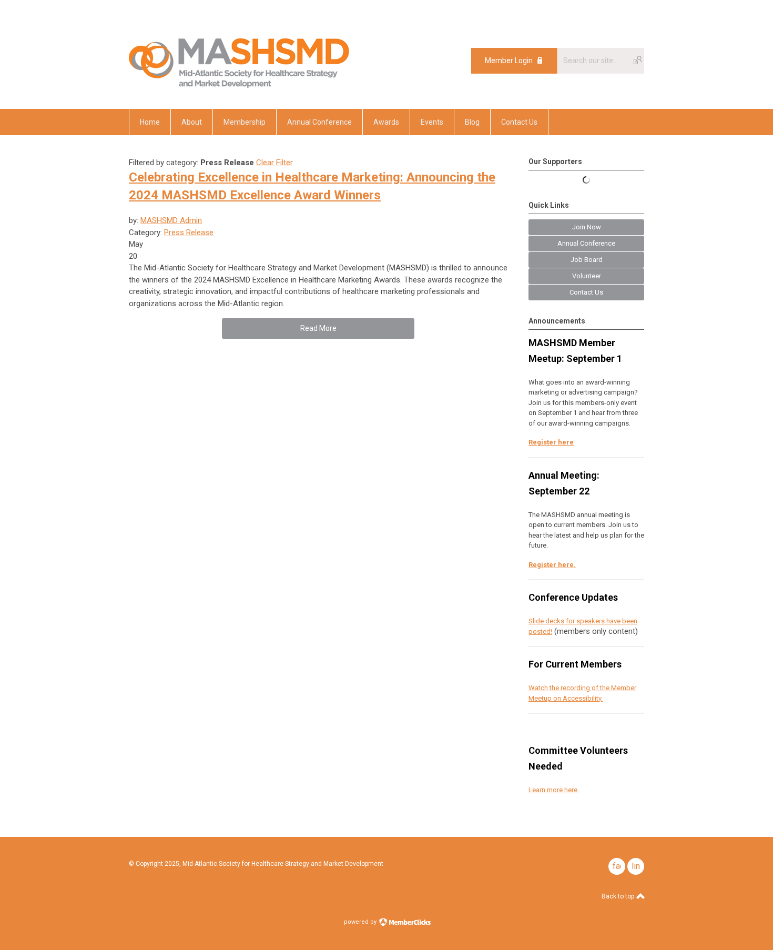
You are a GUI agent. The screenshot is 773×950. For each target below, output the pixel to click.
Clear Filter (274, 162)
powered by (361, 921)
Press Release (188, 232)
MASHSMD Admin (171, 220)
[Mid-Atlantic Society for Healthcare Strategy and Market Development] (239, 85)
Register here (551, 442)
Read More (318, 328)
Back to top (619, 896)
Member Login (509, 60)
